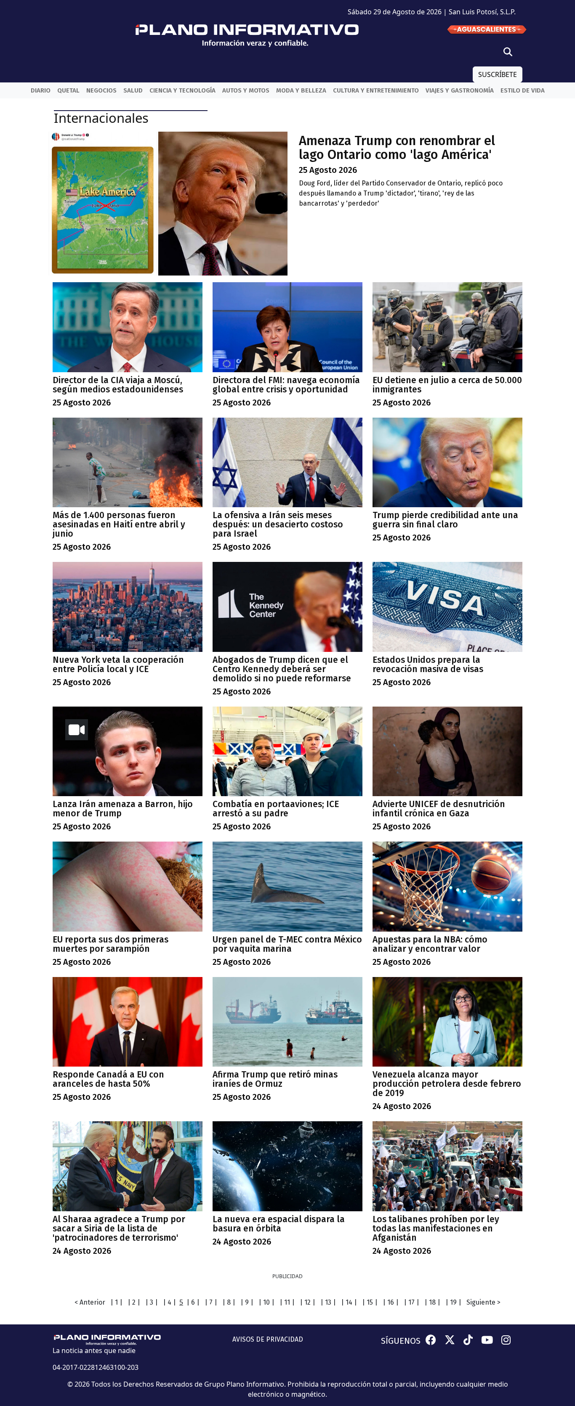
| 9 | (246, 1302)
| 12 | (307, 1302)
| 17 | (411, 1302)
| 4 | (169, 1302)
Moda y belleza (301, 90)
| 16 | (391, 1302)
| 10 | (266, 1302)
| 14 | (349, 1302)
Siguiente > (483, 1302)
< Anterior (90, 1302)
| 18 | (432, 1302)
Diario (41, 90)
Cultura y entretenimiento (376, 90)
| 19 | (453, 1302)
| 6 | (193, 1302)
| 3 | (151, 1302)
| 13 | (328, 1302)
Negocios (101, 90)
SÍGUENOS (401, 1340)
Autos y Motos (245, 90)
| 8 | (228, 1302)
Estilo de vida (522, 90)
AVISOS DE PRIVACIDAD (267, 1339)
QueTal (68, 90)
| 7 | (211, 1302)
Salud (133, 90)
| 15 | (370, 1302)
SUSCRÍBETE (497, 74)
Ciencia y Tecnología (182, 90)
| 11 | (287, 1302)
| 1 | (116, 1302)
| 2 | (134, 1302)
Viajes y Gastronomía (460, 90)
